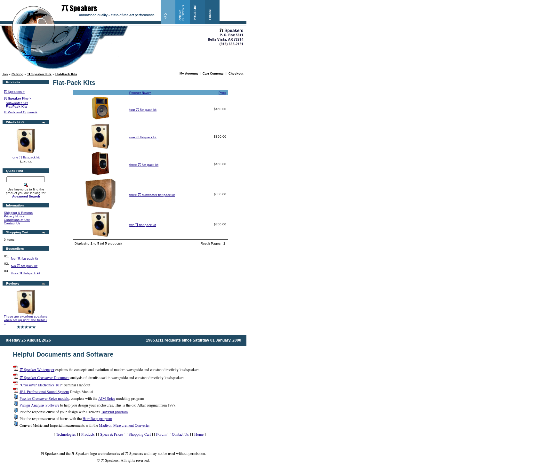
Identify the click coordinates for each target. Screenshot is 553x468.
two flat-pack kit (24, 266)
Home (199, 434)
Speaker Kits (39, 74)
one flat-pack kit (26, 157)
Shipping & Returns (18, 212)
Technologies (66, 434)
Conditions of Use (17, 220)
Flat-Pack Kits (66, 74)
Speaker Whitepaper (37, 369)
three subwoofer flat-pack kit (152, 195)
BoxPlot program (114, 411)
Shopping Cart (140, 434)
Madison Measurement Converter (124, 425)
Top (5, 74)
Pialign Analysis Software (39, 404)
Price (222, 92)
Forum (161, 434)
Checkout (235, 73)
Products (88, 434)
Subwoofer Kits (17, 103)
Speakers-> (14, 91)
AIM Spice (106, 398)
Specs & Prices (111, 434)
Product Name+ (140, 92)
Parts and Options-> (20, 112)
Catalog (17, 74)
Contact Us (12, 223)
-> (17, 98)
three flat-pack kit (25, 273)
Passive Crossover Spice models (44, 398)
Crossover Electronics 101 (41, 384)
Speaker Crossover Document (44, 377)
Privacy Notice (14, 216)
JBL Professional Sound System (44, 391)
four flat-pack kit (24, 258)
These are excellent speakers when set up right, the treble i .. (25, 320)
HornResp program (97, 418)
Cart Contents (213, 73)
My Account (189, 73)
